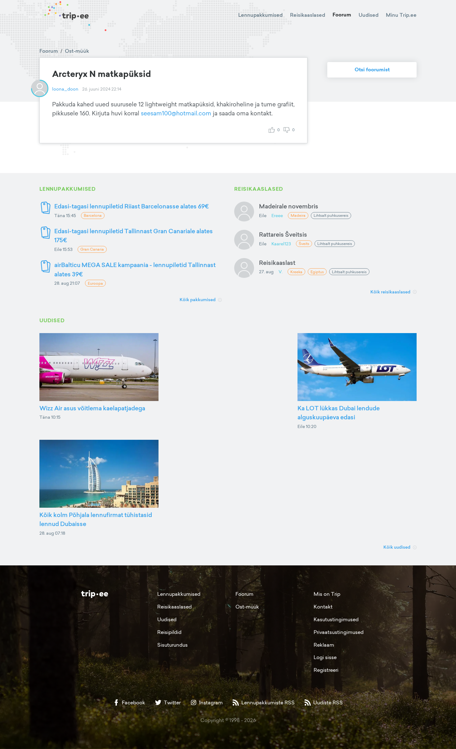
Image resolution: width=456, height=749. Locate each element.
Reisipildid (169, 632)
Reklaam (324, 644)
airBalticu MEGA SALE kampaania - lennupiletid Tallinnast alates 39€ (135, 269)
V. (281, 271)
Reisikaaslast (277, 262)
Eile (262, 215)
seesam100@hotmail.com (176, 113)
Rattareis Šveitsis (283, 234)
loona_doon (65, 89)
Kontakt (323, 606)
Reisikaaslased (307, 14)
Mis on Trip (327, 594)
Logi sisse (325, 657)
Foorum (342, 14)
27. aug (266, 271)
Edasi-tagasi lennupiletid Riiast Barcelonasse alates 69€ (131, 206)
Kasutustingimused (336, 619)
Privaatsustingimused (339, 632)
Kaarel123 (281, 244)
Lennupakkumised (260, 14)
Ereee (277, 215)
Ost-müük (77, 50)
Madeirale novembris (288, 206)
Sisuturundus (172, 644)
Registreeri (326, 670)
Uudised (368, 14)
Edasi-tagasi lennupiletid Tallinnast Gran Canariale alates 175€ (133, 235)
